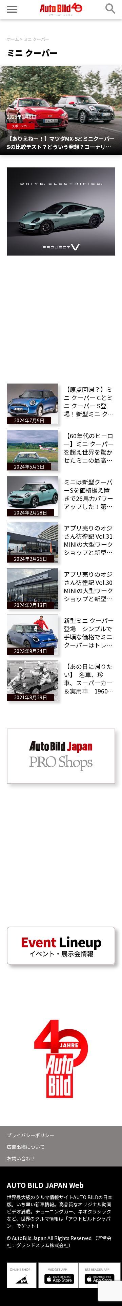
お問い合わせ (21, 1158)
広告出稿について (26, 1146)
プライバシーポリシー (30, 1135)
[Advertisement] (61, 317)
